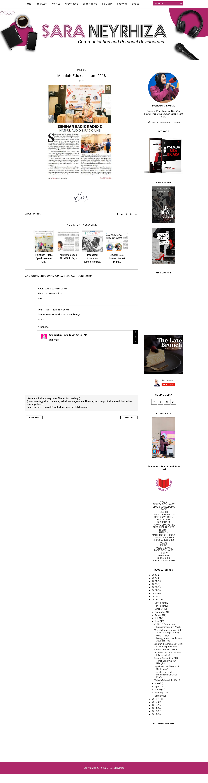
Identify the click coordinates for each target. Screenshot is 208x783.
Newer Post (34, 417)
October (159, 609)
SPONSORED (163, 558)
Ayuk (41, 288)
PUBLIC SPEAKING (163, 548)
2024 (154, 581)
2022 (154, 587)
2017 (154, 699)
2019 (154, 596)
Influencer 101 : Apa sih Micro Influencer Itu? (168, 653)
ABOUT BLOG (71, 4)
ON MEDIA (107, 4)
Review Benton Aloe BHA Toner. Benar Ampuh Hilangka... (166, 661)
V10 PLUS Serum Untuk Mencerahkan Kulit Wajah (167, 625)
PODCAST (122, 4)
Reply (41, 299)
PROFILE (55, 4)
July (157, 618)
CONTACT (42, 4)
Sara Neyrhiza (55, 335)
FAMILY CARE (163, 519)
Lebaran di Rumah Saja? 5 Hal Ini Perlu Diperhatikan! (168, 645)
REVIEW (163, 553)
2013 (154, 711)
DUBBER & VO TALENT (164, 517)
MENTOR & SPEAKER (164, 537)
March (158, 689)
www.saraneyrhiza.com (168, 122)
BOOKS (135, 4)
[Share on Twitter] (122, 214)
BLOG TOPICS (90, 4)
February (159, 692)
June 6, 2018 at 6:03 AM (56, 288)
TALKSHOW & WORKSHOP (163, 560)
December (160, 603)
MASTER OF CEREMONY (163, 535)
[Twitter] (160, 402)
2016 (154, 702)
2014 (154, 708)
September (160, 612)
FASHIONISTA (163, 522)
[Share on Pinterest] (126, 214)
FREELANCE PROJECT (163, 527)
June (157, 621)
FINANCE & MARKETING (164, 525)
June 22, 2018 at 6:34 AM (75, 335)
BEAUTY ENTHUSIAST (164, 504)
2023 (154, 584)
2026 (154, 575)
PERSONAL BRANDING (164, 540)
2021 (154, 590)
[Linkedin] (173, 402)
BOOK (164, 509)
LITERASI (163, 532)
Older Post (129, 417)
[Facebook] (154, 402)
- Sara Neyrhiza (116, 768)
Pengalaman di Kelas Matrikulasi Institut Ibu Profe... (165, 674)
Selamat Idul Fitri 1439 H (165, 649)
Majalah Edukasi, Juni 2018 (167, 680)
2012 (154, 714)
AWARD (163, 502)
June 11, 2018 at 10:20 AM (56, 309)
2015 (154, 705)
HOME (28, 4)
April (157, 686)
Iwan (40, 309)
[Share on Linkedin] (131, 214)
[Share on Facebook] (117, 214)
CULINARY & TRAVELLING (164, 514)
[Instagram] (167, 402)
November (160, 606)
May (157, 683)
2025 (154, 578)
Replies (44, 326)
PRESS (81, 69)
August (158, 615)
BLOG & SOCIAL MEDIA (164, 507)
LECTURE (163, 530)
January (159, 696)
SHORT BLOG (163, 555)
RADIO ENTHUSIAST (163, 550)
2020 (154, 593)
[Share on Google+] (136, 214)
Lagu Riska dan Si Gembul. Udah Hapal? (166, 667)
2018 (154, 599)
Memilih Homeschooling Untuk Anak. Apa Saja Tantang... (168, 631)
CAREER (164, 512)
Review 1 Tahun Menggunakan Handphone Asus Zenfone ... (168, 638)
